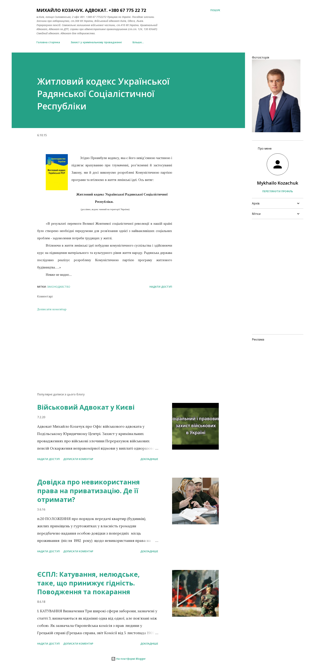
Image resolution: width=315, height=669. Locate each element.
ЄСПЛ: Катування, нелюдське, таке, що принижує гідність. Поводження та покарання (88, 583)
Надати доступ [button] (160, 286)
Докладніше (149, 459)
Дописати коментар (51, 309)
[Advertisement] (98, 346)
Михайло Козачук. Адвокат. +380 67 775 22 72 (91, 10)
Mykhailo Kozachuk (277, 183)
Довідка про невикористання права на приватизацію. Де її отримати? (88, 490)
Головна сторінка (48, 42)
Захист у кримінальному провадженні (96, 42)
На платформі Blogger (131, 658)
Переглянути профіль (277, 191)
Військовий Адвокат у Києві (86, 407)
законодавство (58, 286)
